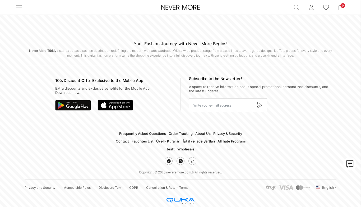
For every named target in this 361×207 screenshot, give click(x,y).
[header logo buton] (180, 7)
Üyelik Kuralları (168, 141)
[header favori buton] (326, 7)
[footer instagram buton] (180, 161)
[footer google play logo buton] (73, 105)
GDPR (133, 188)
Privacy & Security (227, 133)
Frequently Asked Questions (142, 133)
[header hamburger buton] (19, 7)
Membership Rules (77, 188)
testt (171, 149)
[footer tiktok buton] (192, 161)
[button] (341, 7)
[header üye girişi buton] (311, 7)
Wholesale (186, 149)
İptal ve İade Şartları (199, 141)
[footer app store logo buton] (115, 105)
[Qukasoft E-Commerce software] (180, 201)
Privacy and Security (40, 188)
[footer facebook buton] (169, 161)
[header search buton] (296, 7)
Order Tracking (181, 133)
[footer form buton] (259, 105)
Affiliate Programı (231, 141)
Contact (122, 141)
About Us (203, 133)
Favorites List (143, 141)
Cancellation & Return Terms (167, 188)
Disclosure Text (110, 188)
